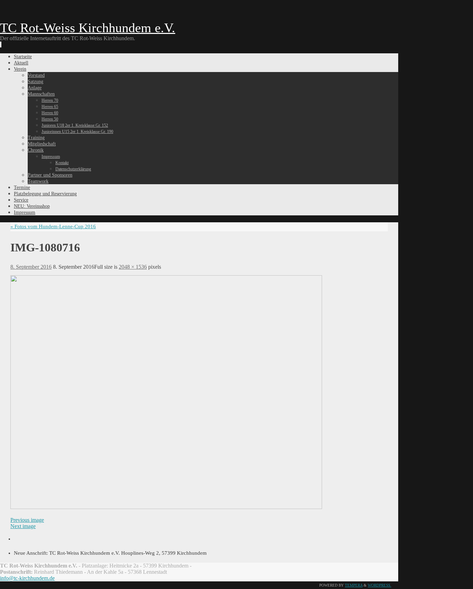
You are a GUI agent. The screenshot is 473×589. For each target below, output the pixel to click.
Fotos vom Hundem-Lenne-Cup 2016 (53, 226)
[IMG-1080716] (166, 507)
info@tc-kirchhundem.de (27, 578)
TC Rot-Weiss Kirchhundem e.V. (87, 27)
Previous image (27, 520)
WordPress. (379, 585)
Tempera (354, 585)
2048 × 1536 (133, 267)
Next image (23, 526)
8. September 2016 (31, 267)
